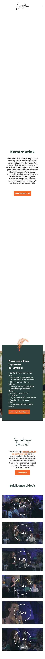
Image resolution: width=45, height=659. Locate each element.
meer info (22, 473)
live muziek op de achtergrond (24, 452)
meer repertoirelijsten (19, 412)
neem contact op (22, 193)
